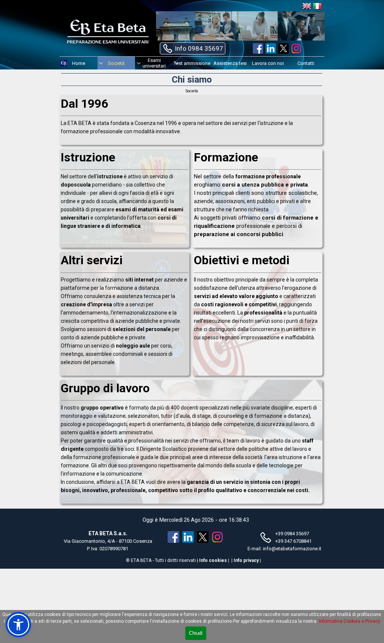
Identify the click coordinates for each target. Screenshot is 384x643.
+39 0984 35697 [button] (292, 533)
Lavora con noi (268, 63)
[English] (306, 7)
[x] (283, 48)
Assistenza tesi (230, 63)
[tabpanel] (191, 129)
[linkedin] (271, 48)
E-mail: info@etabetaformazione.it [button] (284, 548)
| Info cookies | (213, 560)
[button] (192, 48)
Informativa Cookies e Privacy (349, 621)
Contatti (305, 63)
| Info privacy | (246, 560)
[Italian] (317, 7)
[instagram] (296, 48)
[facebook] (258, 48)
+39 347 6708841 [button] (293, 541)
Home (78, 63)
